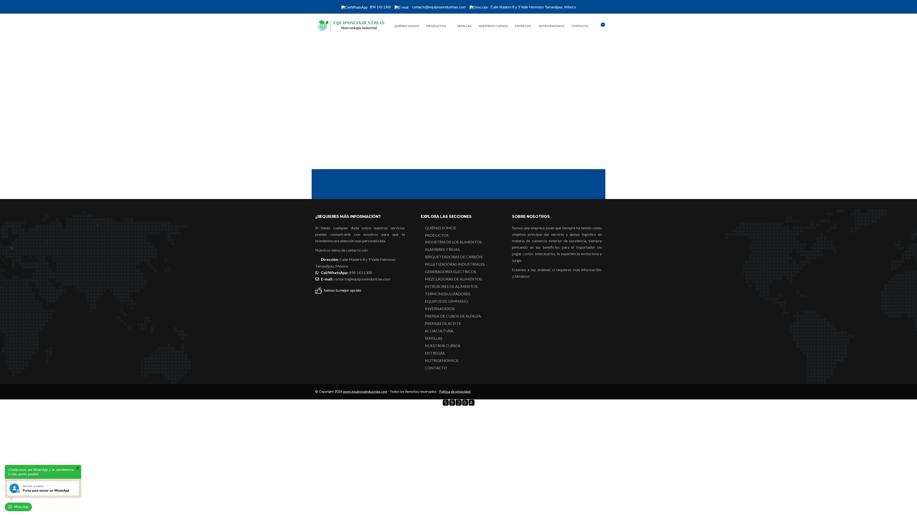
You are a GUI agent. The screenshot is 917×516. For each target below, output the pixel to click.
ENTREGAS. (523, 26)
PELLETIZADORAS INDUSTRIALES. (455, 264)
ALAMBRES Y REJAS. (442, 249)
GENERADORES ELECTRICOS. (451, 271)
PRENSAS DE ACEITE (443, 323)
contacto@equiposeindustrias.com (362, 279)
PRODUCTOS (436, 26)
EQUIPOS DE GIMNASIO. (447, 301)
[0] (597, 26)
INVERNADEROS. (440, 308)
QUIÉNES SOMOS (406, 26)
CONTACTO (580, 26)
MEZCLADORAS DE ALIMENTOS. (454, 279)
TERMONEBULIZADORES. (448, 293)
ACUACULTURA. (439, 330)
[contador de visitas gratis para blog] (459, 404)
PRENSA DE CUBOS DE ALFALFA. (453, 316)
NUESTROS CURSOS (493, 26)
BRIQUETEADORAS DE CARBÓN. (454, 256)
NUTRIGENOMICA (551, 26)
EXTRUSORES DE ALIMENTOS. (451, 286)
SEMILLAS (464, 26)
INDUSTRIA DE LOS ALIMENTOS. (453, 242)
